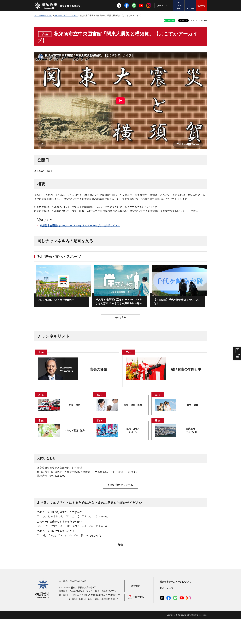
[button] (178, 5)
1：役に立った (47, 535)
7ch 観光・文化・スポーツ (66, 15)
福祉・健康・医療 (133, 405)
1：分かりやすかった (51, 526)
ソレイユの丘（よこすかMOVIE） (56, 300)
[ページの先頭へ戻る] (203, 614)
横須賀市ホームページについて (175, 582)
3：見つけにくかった (97, 516)
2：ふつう (74, 516)
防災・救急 (74, 405)
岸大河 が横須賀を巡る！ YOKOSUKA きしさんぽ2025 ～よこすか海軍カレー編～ (119, 301)
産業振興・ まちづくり (191, 430)
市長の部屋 (98, 369)
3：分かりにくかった (97, 526)
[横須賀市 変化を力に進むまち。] (58, 5)
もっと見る (120, 317)
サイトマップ (166, 588)
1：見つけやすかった (51, 516)
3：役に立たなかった (89, 535)
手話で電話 (138, 597)
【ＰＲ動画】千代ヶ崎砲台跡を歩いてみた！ (176, 301)
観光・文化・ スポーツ (133, 430)
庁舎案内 (135, 586)
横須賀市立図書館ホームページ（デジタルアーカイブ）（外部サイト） (80, 225)
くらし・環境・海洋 (75, 430)
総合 (162, 5)
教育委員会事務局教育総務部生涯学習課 (59, 467)
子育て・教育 (191, 405)
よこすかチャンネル (43, 15)
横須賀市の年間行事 (186, 369)
